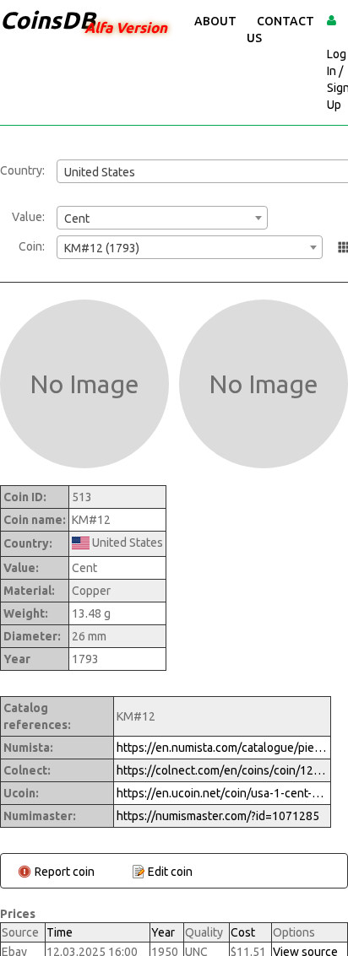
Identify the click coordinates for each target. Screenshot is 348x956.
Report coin (65, 871)
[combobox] (162, 218)
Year (163, 932)
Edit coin (170, 871)
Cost (243, 932)
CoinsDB (47, 20)
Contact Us (280, 29)
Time (59, 932)
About (215, 21)
